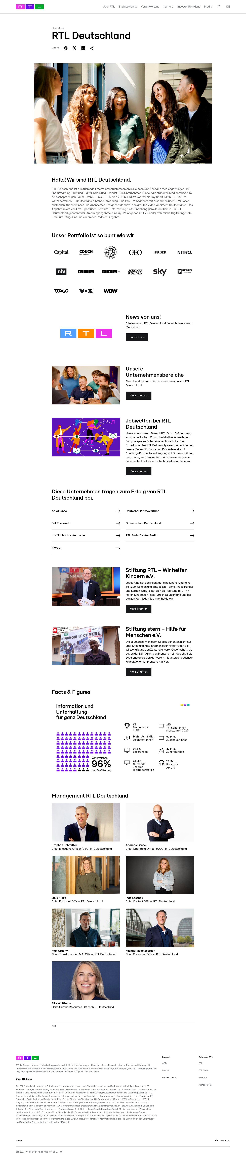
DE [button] (228, 6)
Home (19, 1141)
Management (205, 1085)
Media (208, 6)
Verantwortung (150, 6)
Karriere (168, 6)
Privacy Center (169, 1078)
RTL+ (201, 1063)
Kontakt (166, 1070)
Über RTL (109, 6)
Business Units (128, 6)
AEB (54, 1026)
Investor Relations (188, 6)
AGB (164, 1063)
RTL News (203, 1070)
